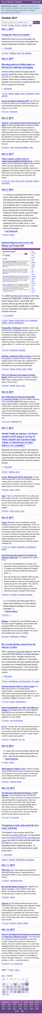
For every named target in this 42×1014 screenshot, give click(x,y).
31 (7, 994)
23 (4, 992)
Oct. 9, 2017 (8, 745)
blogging (13, 53)
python (24, 369)
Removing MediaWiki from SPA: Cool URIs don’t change (20, 708)
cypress (25, 923)
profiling (18, 369)
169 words (7, 467)
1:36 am (6, 880)
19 (15, 989)
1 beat (30, 25)
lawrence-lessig (15, 781)
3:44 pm (6, 369)
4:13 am (6, 817)
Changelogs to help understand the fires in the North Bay (20, 827)
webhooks (13, 111)
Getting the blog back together (16, 34)
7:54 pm (6, 720)
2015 (20, 1006)
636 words (7, 676)
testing (19, 923)
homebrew (13, 739)
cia (12, 963)
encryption (13, 594)
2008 (20, 1004)
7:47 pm (6, 701)
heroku (37, 93)
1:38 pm (6, 762)
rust (23, 739)
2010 (31, 1004)
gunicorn (5, 74)
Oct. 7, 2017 (8, 427)
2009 (26, 1004)
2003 (31, 1002)
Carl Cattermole (11, 231)
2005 (3, 1004)
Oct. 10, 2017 (8, 787)
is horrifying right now (18, 835)
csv (11, 817)
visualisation (21, 547)
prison (12, 234)
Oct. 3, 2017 (8, 117)
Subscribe (36, 2)
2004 (37, 1002)
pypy (17, 385)
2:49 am (6, 594)
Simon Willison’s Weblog (12, 2)
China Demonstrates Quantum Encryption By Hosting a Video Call (19, 556)
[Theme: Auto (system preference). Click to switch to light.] (22, 1011)
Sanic (4, 496)
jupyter (4, 549)
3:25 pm (6, 147)
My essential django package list (14, 886)
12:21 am (6, 547)
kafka (31, 147)
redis (12, 147)
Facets (4, 522)
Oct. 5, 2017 (8, 189)
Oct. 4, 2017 (8, 153)
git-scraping (30, 859)
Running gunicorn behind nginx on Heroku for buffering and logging (18, 66)
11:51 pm (6, 181)
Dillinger (5, 621)
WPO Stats (6, 870)
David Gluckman (11, 759)
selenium (13, 923)
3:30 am (5, 472)
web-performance (16, 880)
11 (11, 987)
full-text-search (20, 320)
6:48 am (5, 859)
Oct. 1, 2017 (8, 29)
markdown (23, 636)
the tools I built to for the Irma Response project (21, 839)
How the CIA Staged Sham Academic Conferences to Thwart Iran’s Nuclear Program (21, 935)
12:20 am (6, 963)
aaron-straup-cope (17, 181)
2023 (26, 1009)
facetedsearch (19, 322)
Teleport (15, 6)
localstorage (14, 636)
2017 (3, 975)
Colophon (15, 1002)
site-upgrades (26, 53)
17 (8, 989)
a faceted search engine (19, 295)
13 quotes (24, 25)
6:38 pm (6, 636)
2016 (26, 1006)
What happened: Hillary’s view (13, 769)
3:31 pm (6, 350)
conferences (18, 963)
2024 (31, 1009)
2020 (9, 1009)
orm (27, 320)
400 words (7, 88)
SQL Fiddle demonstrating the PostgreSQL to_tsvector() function (18, 398)
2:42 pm (6, 897)
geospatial (28, 181)
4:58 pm (6, 385)
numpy (22, 385)
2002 (26, 1002)
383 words (7, 854)
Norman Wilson (11, 611)
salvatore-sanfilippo (21, 147)
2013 (9, 1006)
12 (15, 987)
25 (11, 992)
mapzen (36, 181)
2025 (37, 1009)
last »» (17, 969)
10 (8, 987)
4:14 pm (6, 923)
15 (27, 987)
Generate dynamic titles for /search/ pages (18, 686)
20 (19, 989)
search (10, 322)
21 (23, 989)
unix (19, 739)
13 (19, 987)
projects (4, 322)
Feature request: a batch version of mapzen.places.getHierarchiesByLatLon (17, 160)
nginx (22, 93)
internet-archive (24, 681)
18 (11, 989)
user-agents (29, 93)
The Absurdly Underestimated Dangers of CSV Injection (20, 794)
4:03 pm (6, 615)
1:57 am (5, 93)
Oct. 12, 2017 (8, 929)
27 (19, 992)
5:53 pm (6, 490)
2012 (3, 1006)
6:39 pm (6, 511)
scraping (12, 859)
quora (19, 53)
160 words (7, 48)
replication (22, 350)
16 (4, 989)
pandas (12, 385)
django (11, 93)
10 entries (11, 25)
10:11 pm (6, 421)
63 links (17, 25)
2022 (20, 1009)
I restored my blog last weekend (19, 651)
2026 (16, 1011)
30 (4, 994)
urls (32, 681)
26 (15, 992)
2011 (37, 1004)
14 (23, 987)
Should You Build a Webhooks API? (15, 101)
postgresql (33, 320)
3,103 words (8, 315)
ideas (12, 762)
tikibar (30, 369)
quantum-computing (25, 594)
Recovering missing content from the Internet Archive (19, 646)
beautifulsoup (13, 681)
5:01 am (6, 111)
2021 (14, 1009)
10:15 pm (5, 53)
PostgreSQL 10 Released (11, 328)
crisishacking (20, 859)
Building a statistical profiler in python (16, 356)
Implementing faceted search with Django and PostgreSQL (17, 244)
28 (23, 992)
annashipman (18, 720)
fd (2, 726)
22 (27, 989)
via (31, 101)
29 (27, 992)
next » (12, 969)
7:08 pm (5, 681)
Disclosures (6, 1002)
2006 (9, 1004)
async (12, 490)
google (13, 547)
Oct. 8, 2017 (8, 517)
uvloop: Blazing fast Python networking (17, 477)
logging (17, 93)
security (16, 817)
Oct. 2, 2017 (8, 58)
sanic (23, 511)
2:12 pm (5, 320)
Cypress (5, 903)
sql (20, 421)
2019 (3, 1009)
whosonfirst (6, 183)
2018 (37, 1006)
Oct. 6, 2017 (8, 391)
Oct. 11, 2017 (8, 865)
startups (12, 472)
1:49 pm (6, 234)
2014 (14, 1006)
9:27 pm (6, 739)
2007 (14, 1004)
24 (7, 992)
